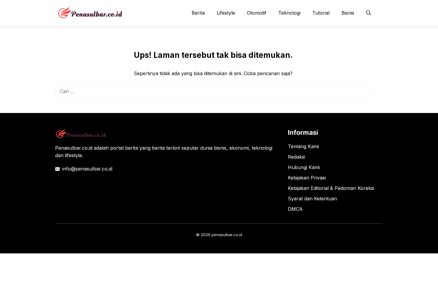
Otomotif (256, 13)
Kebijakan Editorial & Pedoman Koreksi (331, 188)
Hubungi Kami (304, 167)
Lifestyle (226, 13)
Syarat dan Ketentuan (312, 199)
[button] (368, 12)
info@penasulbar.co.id (87, 169)
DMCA (295, 209)
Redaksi (296, 157)
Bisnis (347, 13)
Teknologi (289, 13)
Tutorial (321, 13)
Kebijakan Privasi (307, 178)
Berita (198, 13)
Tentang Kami (303, 146)
